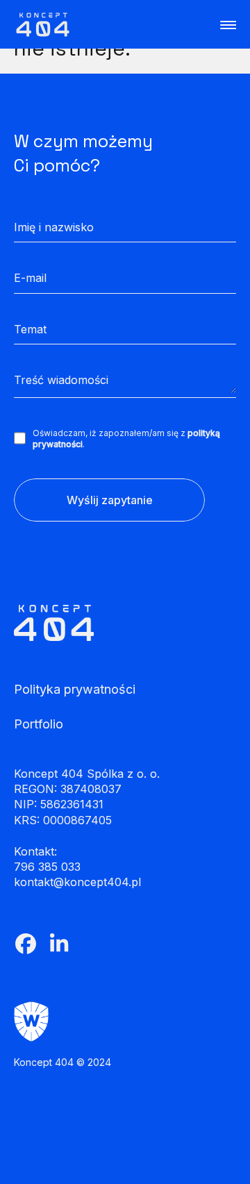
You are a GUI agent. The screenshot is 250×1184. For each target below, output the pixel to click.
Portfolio (38, 724)
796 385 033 (47, 867)
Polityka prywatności (74, 690)
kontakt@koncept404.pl (77, 882)
